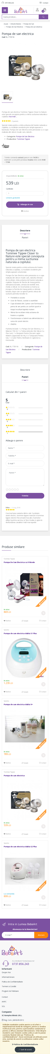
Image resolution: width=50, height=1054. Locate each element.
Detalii (25, 621)
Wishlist (26, 211)
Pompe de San (29, 24)
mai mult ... (13, 116)
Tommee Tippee (23, 139)
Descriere (25, 230)
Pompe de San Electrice (14, 27)
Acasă (6, 24)
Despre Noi (6, 972)
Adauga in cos (27, 204)
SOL (3, 1006)
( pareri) (15, 121)
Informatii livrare (8, 977)
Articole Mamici (15, 24)
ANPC (4, 1001)
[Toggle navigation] (5, 10)
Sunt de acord (26, 1049)
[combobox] (20, 16)
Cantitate (9, 189)
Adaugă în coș (43, 613)
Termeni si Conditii (9, 986)
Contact (45, 3)
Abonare (41, 935)
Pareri (25, 237)
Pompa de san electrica (34, 27)
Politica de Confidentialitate (25, 1044)
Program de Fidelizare (10, 991)
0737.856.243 (9, 3)
